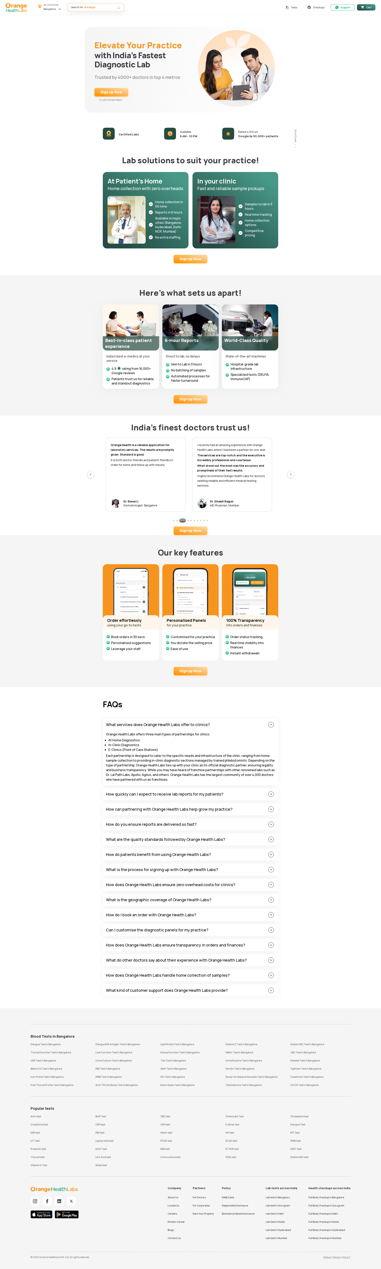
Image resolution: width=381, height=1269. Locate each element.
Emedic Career (176, 1222)
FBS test (99, 1132)
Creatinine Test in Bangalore (306, 1077)
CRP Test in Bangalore (43, 1060)
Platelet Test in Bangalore (305, 1060)
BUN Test (100, 1116)
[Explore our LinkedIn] (59, 1201)
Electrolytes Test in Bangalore (177, 1085)
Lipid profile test (104, 1140)
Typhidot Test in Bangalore (305, 1068)
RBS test (165, 1149)
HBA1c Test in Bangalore (239, 1052)
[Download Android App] (67, 1214)
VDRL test (230, 1157)
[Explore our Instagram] (35, 1201)
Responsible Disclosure (235, 1205)
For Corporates (201, 1205)
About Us (173, 1197)
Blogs (171, 1230)
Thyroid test (38, 1157)
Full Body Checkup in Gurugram (326, 1205)
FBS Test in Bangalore (107, 1068)
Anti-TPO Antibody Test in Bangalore (116, 1085)
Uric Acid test (103, 1157)
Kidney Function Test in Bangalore (179, 1052)
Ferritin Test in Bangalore (239, 1068)
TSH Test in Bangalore (173, 1060)
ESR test (35, 1132)
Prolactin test (38, 1149)
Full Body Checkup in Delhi (323, 1213)
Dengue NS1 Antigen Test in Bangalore (117, 1044)
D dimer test (232, 1124)
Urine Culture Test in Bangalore (113, 1060)
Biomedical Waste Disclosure (238, 1213)
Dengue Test (297, 1124)
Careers (172, 1213)
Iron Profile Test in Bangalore (47, 1077)
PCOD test (166, 1140)
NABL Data (228, 1197)
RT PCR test (232, 1149)
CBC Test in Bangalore (303, 1052)
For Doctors (199, 1197)
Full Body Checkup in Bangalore (326, 1197)
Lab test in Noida (275, 1222)
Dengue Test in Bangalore (46, 1044)
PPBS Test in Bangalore (108, 1077)
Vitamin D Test (39, 1165)
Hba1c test (166, 1132)
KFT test (295, 1132)
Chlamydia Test (234, 1116)
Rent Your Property (203, 1213)
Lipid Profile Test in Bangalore (177, 1044)
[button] (50, 7)
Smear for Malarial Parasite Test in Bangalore (251, 1077)
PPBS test (295, 1140)
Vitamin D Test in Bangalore (241, 1044)
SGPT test (296, 1149)
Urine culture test (170, 1157)
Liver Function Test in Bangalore (113, 1052)
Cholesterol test (299, 1116)
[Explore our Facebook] (47, 1201)
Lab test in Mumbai (276, 1238)
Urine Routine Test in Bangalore (243, 1060)
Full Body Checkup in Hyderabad (326, 1230)
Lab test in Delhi (275, 1213)
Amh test (36, 1116)
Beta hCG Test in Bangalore (46, 1068)
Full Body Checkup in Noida (323, 1222)
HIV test (229, 1132)
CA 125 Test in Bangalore (304, 1085)
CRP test (100, 1124)
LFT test (35, 1140)
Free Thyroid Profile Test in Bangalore (52, 1085)
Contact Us (174, 1238)
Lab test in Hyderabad (278, 1230)
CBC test (165, 1116)
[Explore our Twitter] (71, 1201)
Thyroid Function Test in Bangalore (51, 1052)
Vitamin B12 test (299, 1157)
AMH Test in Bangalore (173, 1068)
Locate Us (173, 1205)
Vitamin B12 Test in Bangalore (307, 1044)
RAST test (101, 1149)
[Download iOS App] (42, 1214)
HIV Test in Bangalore (172, 1077)
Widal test (101, 1165)
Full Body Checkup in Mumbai (324, 1238)
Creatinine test (39, 1124)
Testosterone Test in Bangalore (243, 1085)
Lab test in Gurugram (278, 1205)
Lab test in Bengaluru (278, 1197)
